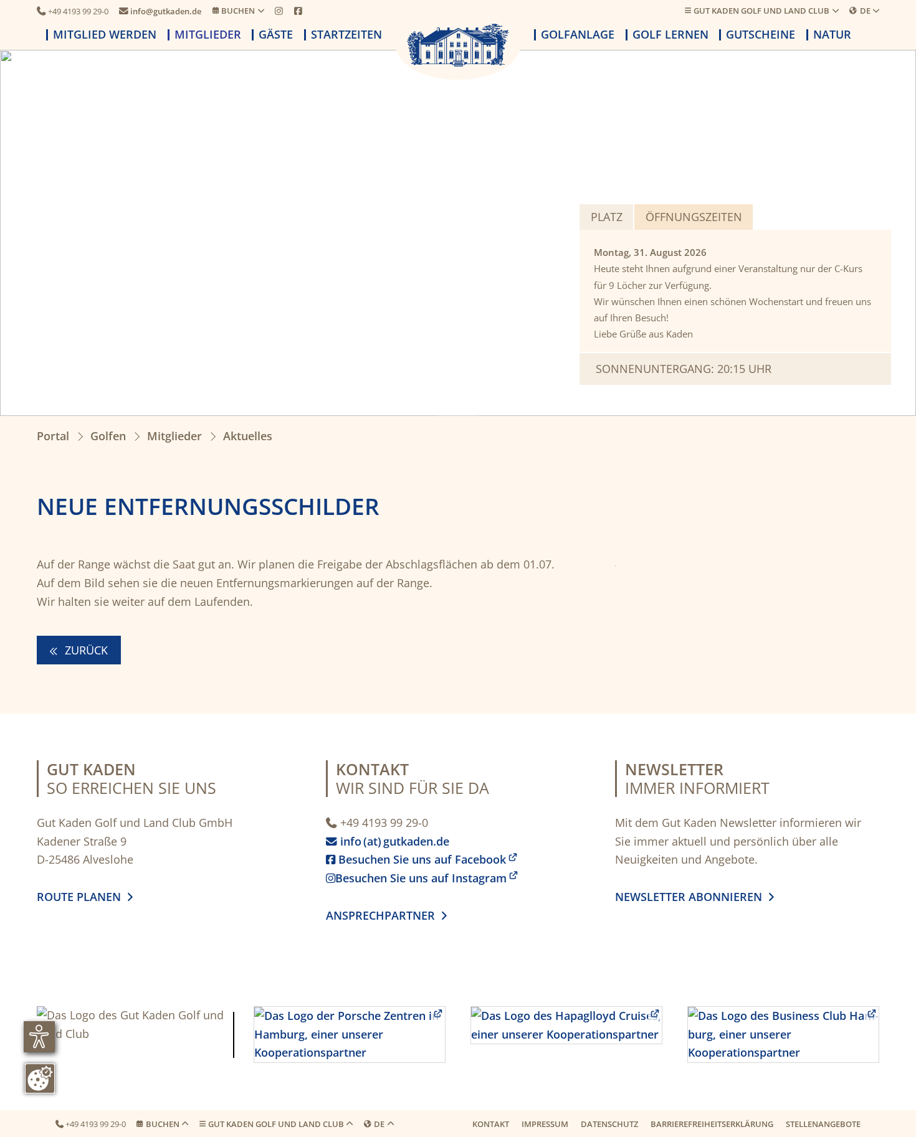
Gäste (276, 34)
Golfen (108, 435)
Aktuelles (247, 435)
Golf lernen (670, 34)
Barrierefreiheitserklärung (712, 1124)
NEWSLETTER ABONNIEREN (691, 896)
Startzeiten (346, 34)
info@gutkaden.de (160, 11)
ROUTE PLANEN (82, 896)
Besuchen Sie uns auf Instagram (416, 877)
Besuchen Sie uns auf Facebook (416, 859)
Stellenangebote (823, 1124)
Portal (53, 435)
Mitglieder (207, 34)
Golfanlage (577, 34)
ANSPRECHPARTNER (386, 915)
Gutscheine (760, 34)
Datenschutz (609, 1124)
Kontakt (490, 1124)
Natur (832, 34)
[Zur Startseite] (458, 45)
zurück (85, 650)
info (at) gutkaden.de (391, 841)
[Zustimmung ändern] (40, 1078)
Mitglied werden (104, 34)
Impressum (545, 1124)
